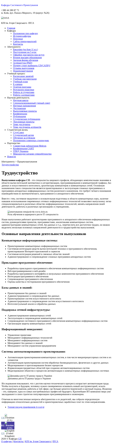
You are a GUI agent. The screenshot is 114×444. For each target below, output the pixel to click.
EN (3, 433)
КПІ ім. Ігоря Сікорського (38, 441)
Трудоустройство (10, 164)
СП (20, 438)
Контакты (18, 441)
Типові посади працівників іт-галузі (26, 407)
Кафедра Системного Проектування (19, 5)
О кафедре (6, 441)
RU (3, 425)
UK (3, 417)
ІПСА (55, 441)
